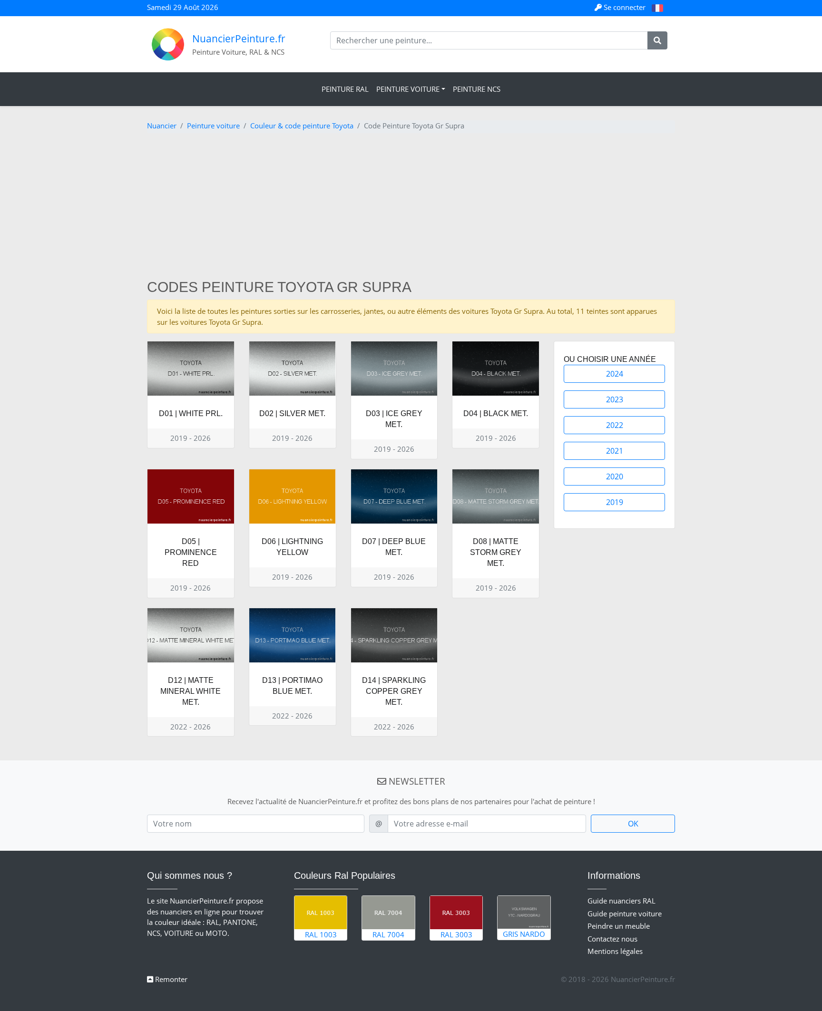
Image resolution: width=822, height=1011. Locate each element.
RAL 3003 (456, 934)
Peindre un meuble (618, 926)
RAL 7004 (388, 934)
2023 (614, 399)
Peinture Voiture (408, 89)
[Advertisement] (411, 207)
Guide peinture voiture (624, 913)
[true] (657, 40)
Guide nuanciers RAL (621, 900)
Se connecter (624, 7)
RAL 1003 (321, 934)
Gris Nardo (524, 934)
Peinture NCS (476, 89)
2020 (614, 476)
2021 (614, 451)
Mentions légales (615, 951)
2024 (614, 374)
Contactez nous (612, 938)
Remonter (170, 979)
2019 (614, 502)
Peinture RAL (345, 89)
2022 (614, 425)
